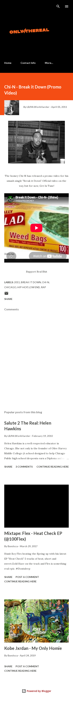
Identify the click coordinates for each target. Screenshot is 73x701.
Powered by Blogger (38, 691)
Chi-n (45, 282)
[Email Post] (6, 294)
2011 (17, 282)
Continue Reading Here (52, 466)
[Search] (58, 6)
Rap (43, 287)
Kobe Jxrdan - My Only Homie (33, 648)
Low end (34, 287)
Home (7, 62)
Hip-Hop (22, 287)
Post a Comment (27, 576)
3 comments (24, 466)
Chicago (10, 287)
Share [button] (8, 298)
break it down (31, 282)
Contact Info (28, 62)
